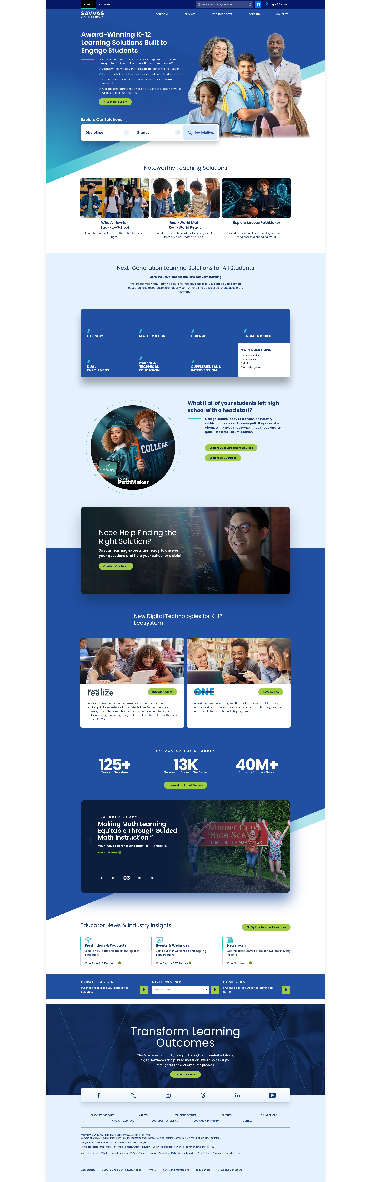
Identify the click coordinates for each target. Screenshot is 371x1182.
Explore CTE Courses (223, 458)
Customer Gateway (102, 1115)
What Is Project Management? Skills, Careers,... (124, 1153)
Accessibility (88, 1169)
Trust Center (269, 1115)
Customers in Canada (206, 1120)
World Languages (252, 367)
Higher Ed (104, 4)
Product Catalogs (122, 1120)
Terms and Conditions (229, 1169)
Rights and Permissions (175, 1169)
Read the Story (108, 859)
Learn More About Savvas (186, 785)
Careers (144, 1115)
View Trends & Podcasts (101, 963)
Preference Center (186, 1115)
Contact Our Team (116, 566)
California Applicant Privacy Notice (121, 1169)
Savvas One (249, 359)
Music (246, 363)
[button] (101, 878)
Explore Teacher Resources (268, 927)
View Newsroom (237, 963)
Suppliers (227, 1115)
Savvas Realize (162, 692)
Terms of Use (203, 1169)
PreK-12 (88, 4)
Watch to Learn (117, 102)
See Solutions (204, 132)
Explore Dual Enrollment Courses (231, 448)
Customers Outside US (165, 1120)
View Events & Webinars (172, 963)
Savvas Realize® (251, 355)
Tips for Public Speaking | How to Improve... (219, 1153)
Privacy (152, 1169)
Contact (248, 1120)
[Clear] (199, 4)
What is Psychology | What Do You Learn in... (173, 1153)
